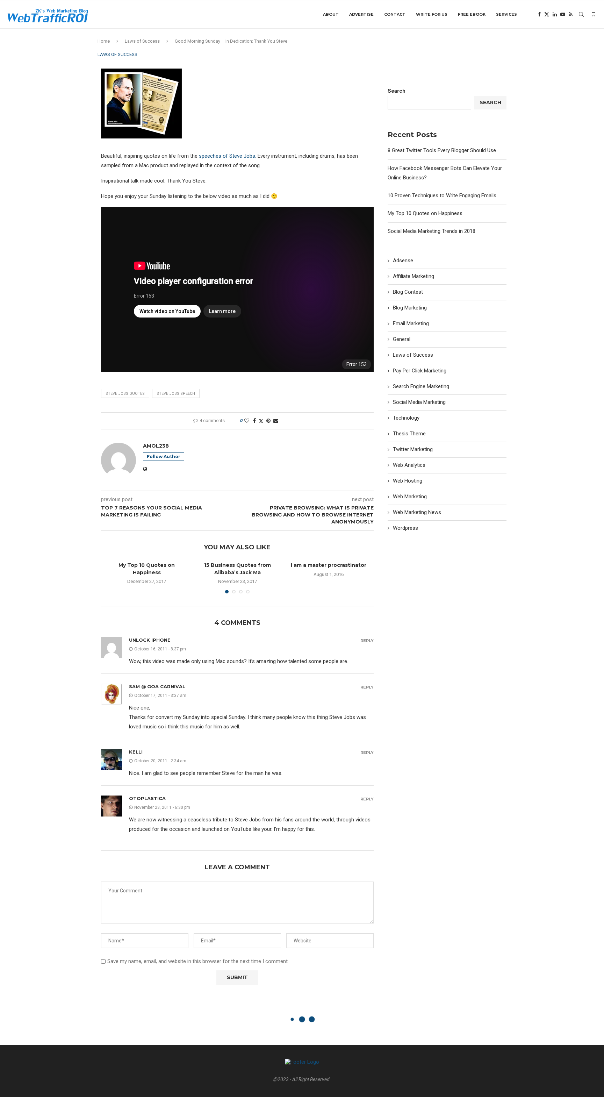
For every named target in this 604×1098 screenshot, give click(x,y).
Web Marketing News (417, 512)
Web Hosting (407, 481)
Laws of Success (142, 41)
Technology (406, 418)
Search (396, 91)
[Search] (581, 14)
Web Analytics (409, 465)
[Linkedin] (555, 14)
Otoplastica (147, 798)
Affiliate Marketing (413, 276)
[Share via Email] (275, 420)
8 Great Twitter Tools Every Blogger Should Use (442, 150)
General (401, 339)
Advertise (361, 14)
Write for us (431, 14)
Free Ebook (472, 14)
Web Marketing (410, 496)
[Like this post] (246, 420)
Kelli (136, 752)
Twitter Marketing (413, 449)
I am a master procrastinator (328, 565)
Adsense (403, 260)
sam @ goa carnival (157, 686)
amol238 (156, 446)
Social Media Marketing (419, 402)
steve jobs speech (176, 393)
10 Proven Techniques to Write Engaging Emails (442, 195)
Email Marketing (411, 323)
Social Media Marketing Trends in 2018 (431, 231)
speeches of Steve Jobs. (227, 156)
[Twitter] (546, 14)
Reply (367, 641)
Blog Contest (408, 292)
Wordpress (405, 528)
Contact (394, 14)
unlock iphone (150, 640)
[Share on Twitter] (261, 421)
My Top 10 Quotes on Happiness (425, 213)
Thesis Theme (409, 433)
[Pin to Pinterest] (268, 420)
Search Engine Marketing (421, 386)
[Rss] (571, 14)
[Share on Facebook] (254, 420)
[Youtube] (562, 14)
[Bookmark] (593, 14)
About (331, 14)
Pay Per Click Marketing (419, 371)
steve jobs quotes (125, 393)
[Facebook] (539, 14)
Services (506, 14)
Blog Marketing (410, 308)
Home (104, 41)
